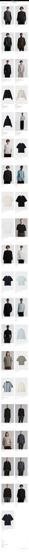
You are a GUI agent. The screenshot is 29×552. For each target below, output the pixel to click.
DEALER (2, 540)
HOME (2, 3)
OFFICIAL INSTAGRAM (4, 544)
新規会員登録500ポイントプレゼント (14, 0)
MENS (4, 3)
